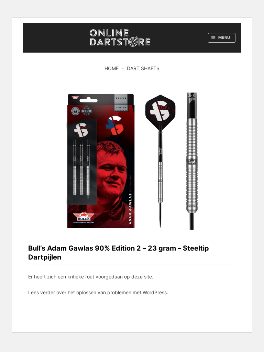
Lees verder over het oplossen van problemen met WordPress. (98, 292)
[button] (221, 38)
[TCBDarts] (120, 38)
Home (111, 68)
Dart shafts (143, 68)
